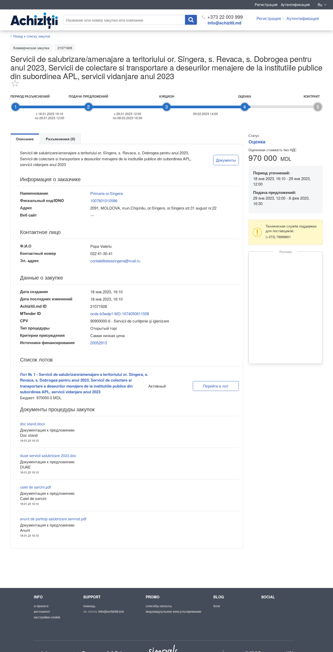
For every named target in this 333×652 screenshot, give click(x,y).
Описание (25, 138)
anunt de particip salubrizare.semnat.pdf (53, 518)
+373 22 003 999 (224, 16)
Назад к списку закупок (31, 36)
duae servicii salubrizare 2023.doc (48, 455)
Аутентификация (295, 4)
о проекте (41, 606)
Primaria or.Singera (106, 193)
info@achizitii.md (224, 23)
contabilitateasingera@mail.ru (115, 260)
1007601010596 (103, 200)
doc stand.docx (32, 423)
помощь (89, 606)
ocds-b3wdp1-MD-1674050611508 (119, 313)
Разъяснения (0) (60, 138)
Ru (320, 4)
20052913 (98, 342)
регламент (42, 611)
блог (216, 606)
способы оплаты (159, 606)
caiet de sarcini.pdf (35, 487)
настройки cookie (47, 617)
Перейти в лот (215, 386)
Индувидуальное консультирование (173, 611)
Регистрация (266, 4)
